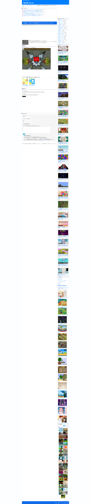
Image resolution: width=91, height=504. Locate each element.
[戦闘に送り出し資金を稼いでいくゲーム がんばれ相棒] (61, 466)
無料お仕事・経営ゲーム (61, 28)
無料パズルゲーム (60, 21)
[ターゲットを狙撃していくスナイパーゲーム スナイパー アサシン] (65, 466)
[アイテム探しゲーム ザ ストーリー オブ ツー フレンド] (65, 431)
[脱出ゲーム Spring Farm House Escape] (65, 473)
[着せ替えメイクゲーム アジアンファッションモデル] (61, 452)
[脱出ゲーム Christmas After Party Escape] (61, 480)
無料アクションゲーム (61, 20)
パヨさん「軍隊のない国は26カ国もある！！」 (29, 13)
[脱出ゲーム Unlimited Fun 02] (61, 431)
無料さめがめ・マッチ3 (61, 23)
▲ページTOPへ (65, 500)
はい (24, 124)
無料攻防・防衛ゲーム (61, 27)
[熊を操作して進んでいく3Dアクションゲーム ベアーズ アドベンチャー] (65, 445)
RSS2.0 (59, 284)
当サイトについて (60, 278)
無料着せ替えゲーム (61, 24)
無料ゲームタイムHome (25, 5)
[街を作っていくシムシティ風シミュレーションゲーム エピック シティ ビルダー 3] (61, 494)
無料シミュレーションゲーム (62, 26)
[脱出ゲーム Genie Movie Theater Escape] (61, 473)
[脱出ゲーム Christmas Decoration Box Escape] (65, 494)
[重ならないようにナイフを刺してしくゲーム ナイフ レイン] (61, 459)
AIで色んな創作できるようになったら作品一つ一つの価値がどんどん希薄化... (33, 9)
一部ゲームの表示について (61, 281)
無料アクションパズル (33, 5)
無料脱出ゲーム (60, 25)
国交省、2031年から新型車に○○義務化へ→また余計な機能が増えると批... (32, 10)
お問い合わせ (60, 279)
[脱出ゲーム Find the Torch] (65, 487)
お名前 (24, 116)
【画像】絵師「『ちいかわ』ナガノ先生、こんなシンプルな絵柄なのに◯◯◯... (33, 12)
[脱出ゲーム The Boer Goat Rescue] (65, 480)
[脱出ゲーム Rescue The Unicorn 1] (61, 487)
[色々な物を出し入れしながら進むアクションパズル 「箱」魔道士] (61, 438)
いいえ (27, 124)
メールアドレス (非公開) (26, 118)
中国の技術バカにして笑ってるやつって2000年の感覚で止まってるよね (32, 11)
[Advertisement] (39, 19)
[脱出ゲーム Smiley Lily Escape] (65, 459)
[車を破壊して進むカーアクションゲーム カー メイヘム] (65, 452)
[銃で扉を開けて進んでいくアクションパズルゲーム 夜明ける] (61, 445)
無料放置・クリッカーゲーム (62, 29)
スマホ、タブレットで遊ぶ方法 (62, 280)
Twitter (59, 283)
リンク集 (59, 282)
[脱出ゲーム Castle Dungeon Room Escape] (65, 438)
